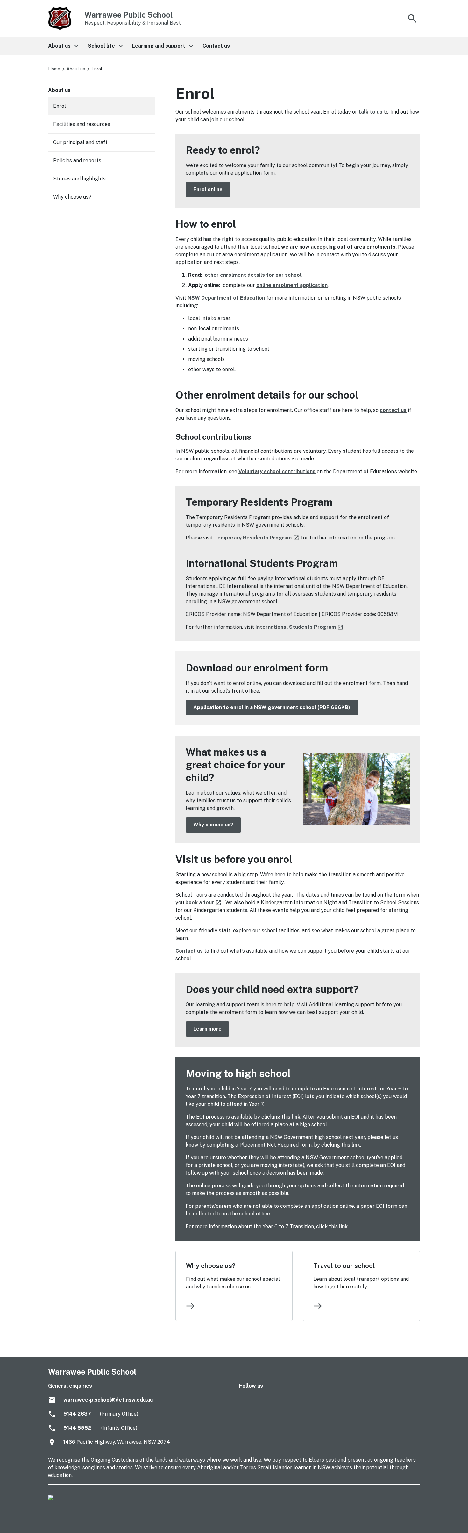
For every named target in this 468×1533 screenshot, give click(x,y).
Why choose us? (213, 825)
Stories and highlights (79, 179)
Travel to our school (344, 1266)
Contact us (189, 951)
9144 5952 (77, 1428)
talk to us (370, 112)
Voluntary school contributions (277, 471)
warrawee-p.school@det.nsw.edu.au (108, 1400)
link (296, 1117)
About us (76, 68)
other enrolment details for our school (253, 275)
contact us (393, 410)
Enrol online (208, 190)
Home (54, 68)
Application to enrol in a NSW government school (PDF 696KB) (271, 707)
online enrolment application (292, 285)
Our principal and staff (80, 142)
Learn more (207, 1029)
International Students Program (299, 627)
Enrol (59, 106)
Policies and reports (77, 161)
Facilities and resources (81, 124)
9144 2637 (77, 1414)
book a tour (203, 902)
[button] (63, 46)
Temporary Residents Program (257, 538)
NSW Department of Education (226, 298)
